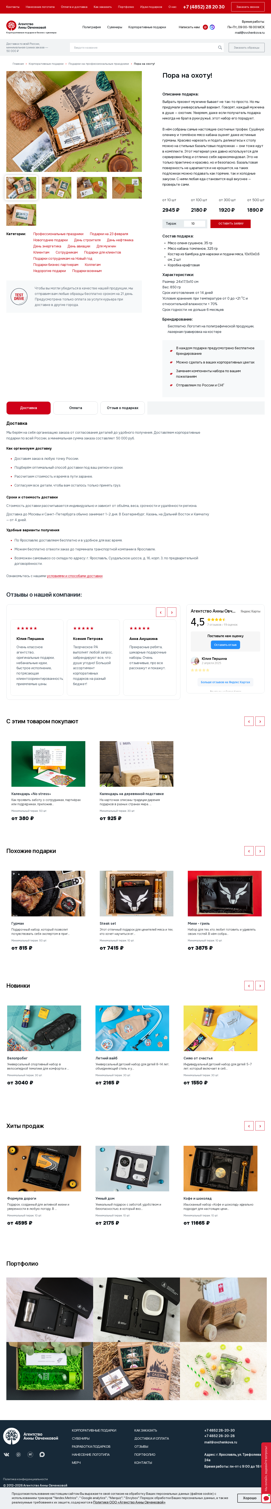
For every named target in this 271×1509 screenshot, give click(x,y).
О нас (172, 6)
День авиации (79, 246)
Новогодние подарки (50, 240)
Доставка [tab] (28, 408)
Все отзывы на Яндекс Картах (225, 690)
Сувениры (114, 27)
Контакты (12, 6)
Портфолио (126, 6)
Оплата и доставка (74, 6)
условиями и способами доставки (74, 576)
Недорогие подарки (49, 271)
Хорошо (250, 1498)
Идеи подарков (151, 6)
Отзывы (141, 1446)
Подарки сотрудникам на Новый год (62, 258)
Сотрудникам (67, 252)
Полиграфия (92, 27)
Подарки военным (87, 271)
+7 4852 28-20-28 (219, 1436)
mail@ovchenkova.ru (220, 1442)
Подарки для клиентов (102, 252)
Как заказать (103, 6)
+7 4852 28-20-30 (219, 1430)
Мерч (76, 1463)
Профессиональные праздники (58, 234)
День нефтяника (120, 240)
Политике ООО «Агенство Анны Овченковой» (129, 1502)
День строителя (87, 240)
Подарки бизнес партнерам (55, 264)
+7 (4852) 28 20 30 (204, 7)
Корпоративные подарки (147, 27)
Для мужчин (106, 246)
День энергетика (47, 246)
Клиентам (41, 252)
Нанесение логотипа (40, 6)
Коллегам (93, 264)
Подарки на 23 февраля (109, 234)
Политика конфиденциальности (25, 1479)
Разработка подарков (91, 1446)
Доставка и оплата (151, 1438)
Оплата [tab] (75, 408)
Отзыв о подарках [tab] (122, 408)
